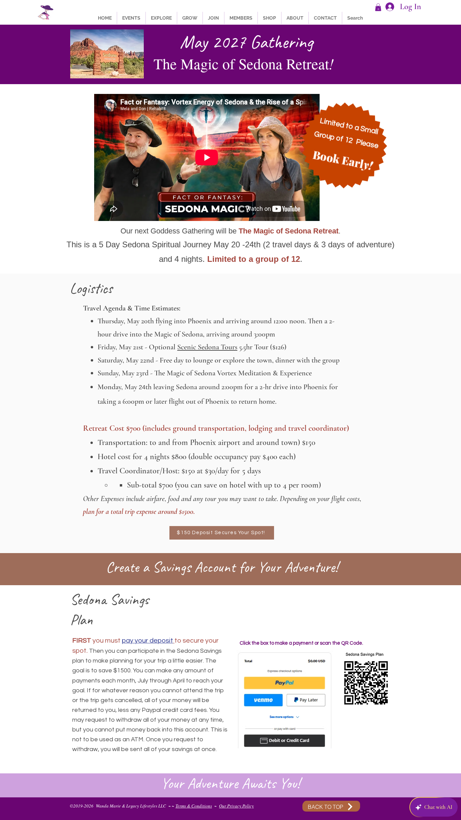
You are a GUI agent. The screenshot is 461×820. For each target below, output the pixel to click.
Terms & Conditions (193, 806)
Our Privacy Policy (236, 806)
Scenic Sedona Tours (207, 347)
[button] (378, 7)
